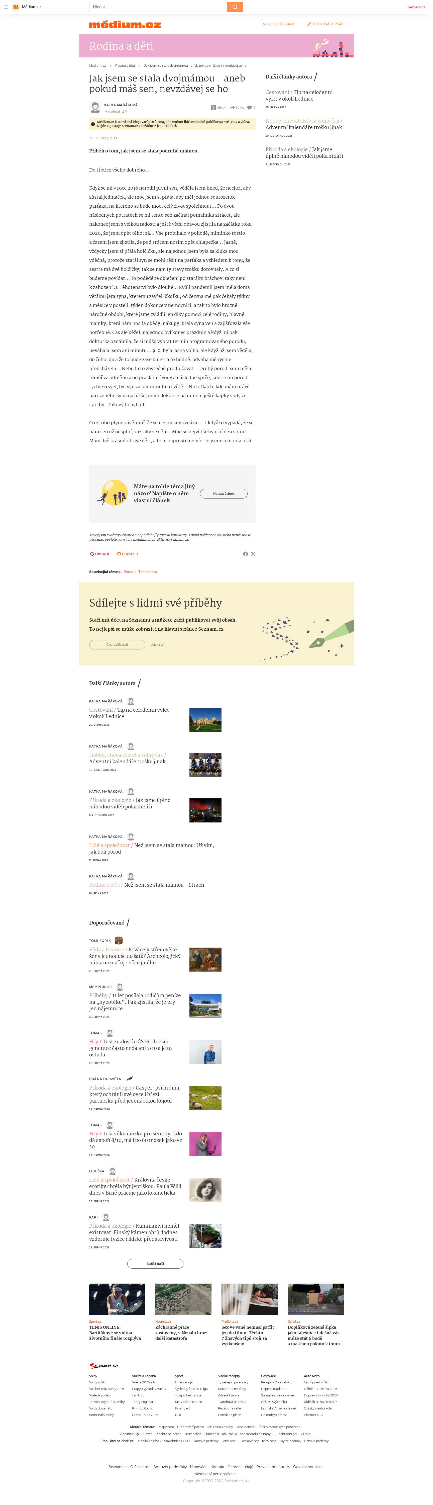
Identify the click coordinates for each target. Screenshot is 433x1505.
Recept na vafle (229, 1408)
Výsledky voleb (100, 1395)
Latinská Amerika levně (278, 1408)
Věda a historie (106, 950)
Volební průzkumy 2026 (106, 1389)
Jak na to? (158, 644)
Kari (93, 1217)
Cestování (277, 93)
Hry (93, 1042)
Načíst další (155, 1264)
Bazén (148, 1434)
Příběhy (98, 996)
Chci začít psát (328, 24)
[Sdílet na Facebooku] (245, 553)
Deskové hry (250, 1441)
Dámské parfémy (206, 1441)
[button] (205, 720)
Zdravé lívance (228, 1395)
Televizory (269, 1441)
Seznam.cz (416, 7)
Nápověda (198, 1467)
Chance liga (184, 1382)
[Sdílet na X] (253, 553)
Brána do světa (105, 1079)
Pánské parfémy (316, 1441)
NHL (178, 1415)
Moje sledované (279, 24)
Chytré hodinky (290, 1441)
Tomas (95, 1033)
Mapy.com (166, 1427)
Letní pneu (230, 1441)
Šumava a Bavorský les (277, 1395)
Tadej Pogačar (142, 1402)
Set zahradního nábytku (257, 1434)
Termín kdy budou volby (107, 1402)
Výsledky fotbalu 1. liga (191, 1389)
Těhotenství (147, 572)
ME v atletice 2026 (188, 1402)
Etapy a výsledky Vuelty (149, 1389)
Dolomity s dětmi (274, 1415)
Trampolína (192, 1434)
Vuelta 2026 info (144, 1382)
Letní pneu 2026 (316, 1382)
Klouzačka (229, 1434)
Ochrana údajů (240, 1467)
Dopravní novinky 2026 (321, 1395)
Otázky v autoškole (318, 1408)
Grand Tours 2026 (145, 1415)
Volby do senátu (101, 1408)
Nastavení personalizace (215, 1474)
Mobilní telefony (149, 1441)
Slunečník (211, 1434)
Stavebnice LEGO (177, 1441)
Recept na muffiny (232, 1389)
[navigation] (6, 7)
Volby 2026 (97, 1382)
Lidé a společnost (109, 846)
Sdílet (240, 107)
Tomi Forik (100, 941)
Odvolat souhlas (307, 1467)
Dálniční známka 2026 (320, 1389)
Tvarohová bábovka (232, 1402)
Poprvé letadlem (273, 1389)
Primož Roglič (142, 1408)
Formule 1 (182, 1408)
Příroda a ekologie (287, 150)
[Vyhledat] (235, 7)
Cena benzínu (246, 1427)
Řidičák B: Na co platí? (320, 1402)
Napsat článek (224, 493)
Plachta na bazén (168, 1434)
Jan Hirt (138, 1395)
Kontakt (217, 1467)
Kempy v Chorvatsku (276, 1382)
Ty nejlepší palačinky (233, 1382)
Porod (128, 572)
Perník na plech (229, 1415)
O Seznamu (140, 1467)
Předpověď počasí (190, 1427)
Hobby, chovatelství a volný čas (302, 121)
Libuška (96, 1171)
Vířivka (305, 1434)
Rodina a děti (104, 885)
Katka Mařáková (121, 105)
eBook (221, 107)
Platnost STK (313, 1415)
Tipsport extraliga (188, 1395)
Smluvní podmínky (170, 1467)
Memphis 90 (100, 987)
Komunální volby (101, 1415)
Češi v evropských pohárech (279, 1427)
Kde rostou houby (220, 1427)
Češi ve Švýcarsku (274, 1402)
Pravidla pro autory (273, 1467)
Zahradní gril (287, 1434)
